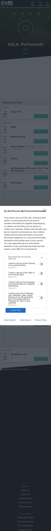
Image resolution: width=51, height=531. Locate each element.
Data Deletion (10, 320)
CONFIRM (15, 310)
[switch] (40, 264)
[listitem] (25, 258)
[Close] (45, 211)
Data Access (25, 320)
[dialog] (25, 265)
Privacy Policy (41, 320)
